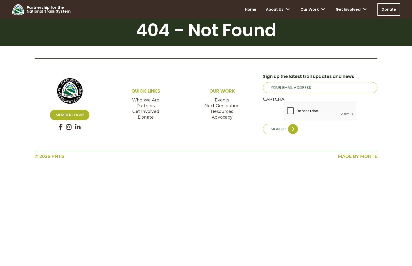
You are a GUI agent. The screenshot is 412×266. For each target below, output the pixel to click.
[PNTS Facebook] (60, 127)
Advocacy (222, 117)
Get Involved (348, 9)
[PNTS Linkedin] (78, 127)
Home (250, 9)
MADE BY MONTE (357, 156)
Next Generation (222, 105)
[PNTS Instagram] (69, 127)
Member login (70, 115)
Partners (146, 105)
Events (222, 100)
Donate (388, 9)
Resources (222, 111)
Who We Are (145, 100)
